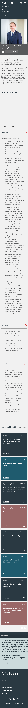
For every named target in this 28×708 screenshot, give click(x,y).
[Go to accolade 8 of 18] (14, 666)
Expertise (3, 684)
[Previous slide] (22, 628)
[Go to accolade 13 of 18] (23, 666)
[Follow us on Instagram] (10, 699)
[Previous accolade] (2, 663)
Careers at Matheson (6, 687)
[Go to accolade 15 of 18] (26, 666)
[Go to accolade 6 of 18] (11, 666)
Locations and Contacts (7, 690)
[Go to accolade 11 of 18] (19, 666)
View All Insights (22, 427)
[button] (25, 3)
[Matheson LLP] (8, 3)
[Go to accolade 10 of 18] (18, 666)
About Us (3, 680)
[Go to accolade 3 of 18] (6, 666)
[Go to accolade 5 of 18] (9, 666)
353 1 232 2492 (17, 45)
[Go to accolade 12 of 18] (21, 666)
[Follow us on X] (18, 699)
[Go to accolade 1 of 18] (2, 666)
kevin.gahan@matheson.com (12, 48)
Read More (6, 453)
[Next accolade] (6, 663)
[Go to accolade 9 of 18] (16, 666)
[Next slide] (25, 628)
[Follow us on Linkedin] (14, 699)
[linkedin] (3, 52)
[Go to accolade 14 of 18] (25, 666)
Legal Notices (5, 693)
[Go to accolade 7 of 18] (12, 666)
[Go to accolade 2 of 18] (4, 666)
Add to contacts (11, 51)
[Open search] (21, 3)
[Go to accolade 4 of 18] (7, 666)
